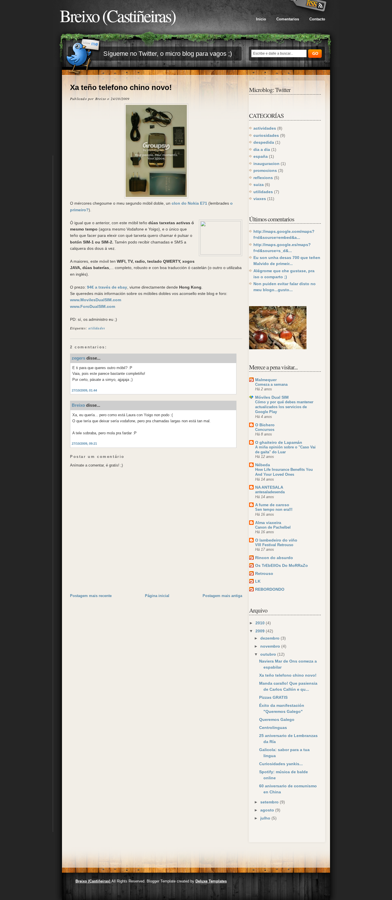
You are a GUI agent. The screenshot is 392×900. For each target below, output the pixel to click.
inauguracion (266, 163)
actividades (264, 128)
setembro (270, 802)
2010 (260, 623)
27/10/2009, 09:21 (84, 443)
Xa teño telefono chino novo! (121, 87)
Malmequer (266, 379)
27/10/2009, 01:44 (84, 390)
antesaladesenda (270, 492)
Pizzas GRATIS (273, 697)
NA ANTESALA (269, 487)
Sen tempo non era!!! (273, 509)
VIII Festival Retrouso (274, 545)
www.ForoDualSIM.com (92, 306)
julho (265, 818)
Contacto (317, 19)
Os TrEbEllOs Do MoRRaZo (281, 565)
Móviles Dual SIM (272, 397)
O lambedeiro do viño (276, 540)
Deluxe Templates (211, 881)
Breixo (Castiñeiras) (117, 15)
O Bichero (265, 425)
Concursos (264, 429)
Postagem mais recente (91, 596)
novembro (270, 646)
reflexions (263, 177)
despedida (263, 142)
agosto (267, 810)
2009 (260, 631)
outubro (268, 654)
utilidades (96, 328)
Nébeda (262, 465)
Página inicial (157, 596)
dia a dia (261, 149)
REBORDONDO (269, 589)
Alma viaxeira (268, 522)
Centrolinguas (273, 727)
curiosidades (266, 135)
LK (258, 581)
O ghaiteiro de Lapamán (278, 442)
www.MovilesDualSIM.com (95, 300)
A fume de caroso (272, 504)
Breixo (78, 405)
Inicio (261, 19)
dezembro (270, 638)
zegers (78, 358)
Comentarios (287, 19)
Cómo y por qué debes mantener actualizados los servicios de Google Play (284, 407)
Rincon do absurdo (274, 557)
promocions (265, 170)
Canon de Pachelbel (273, 527)
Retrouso (264, 573)
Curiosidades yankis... (281, 763)
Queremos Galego (276, 719)
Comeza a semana (271, 384)
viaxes (259, 198)
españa (260, 156)
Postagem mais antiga (222, 596)
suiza (258, 184)
